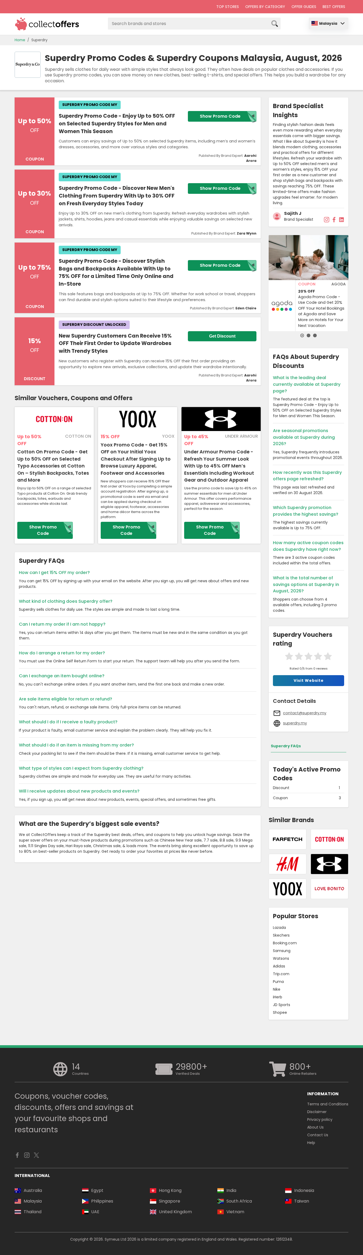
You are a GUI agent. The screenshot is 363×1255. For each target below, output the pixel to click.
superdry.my (295, 723)
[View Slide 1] (302, 335)
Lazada (279, 927)
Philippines (102, 1201)
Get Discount (222, 336)
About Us (315, 1127)
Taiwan (301, 1201)
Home (20, 40)
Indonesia (304, 1190)
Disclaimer (317, 1111)
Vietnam (235, 1212)
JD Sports (281, 1004)
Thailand (32, 1212)
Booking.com (285, 943)
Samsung (281, 950)
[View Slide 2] (308, 335)
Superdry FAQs (286, 746)
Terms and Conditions (327, 1104)
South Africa (239, 1201)
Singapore (169, 1201)
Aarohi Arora (250, 158)
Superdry (39, 40)
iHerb (277, 997)
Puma (278, 981)
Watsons (281, 958)
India (231, 1190)
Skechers (281, 935)
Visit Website (309, 680)
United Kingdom (175, 1212)
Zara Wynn (246, 233)
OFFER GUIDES (304, 6)
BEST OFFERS (334, 6)
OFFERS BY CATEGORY (265, 6)
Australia (33, 1190)
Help (311, 1142)
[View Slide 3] (315, 335)
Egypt (97, 1190)
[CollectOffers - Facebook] (17, 1156)
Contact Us (317, 1135)
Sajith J (292, 213)
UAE (95, 1212)
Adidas (279, 966)
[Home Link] (47, 24)
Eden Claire (245, 308)
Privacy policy (319, 1119)
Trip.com (281, 974)
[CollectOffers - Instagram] (26, 1156)
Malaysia (328, 23)
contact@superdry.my (304, 713)
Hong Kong (170, 1190)
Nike (276, 989)
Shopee (280, 1012)
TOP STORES (227, 6)
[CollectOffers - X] (36, 1156)
